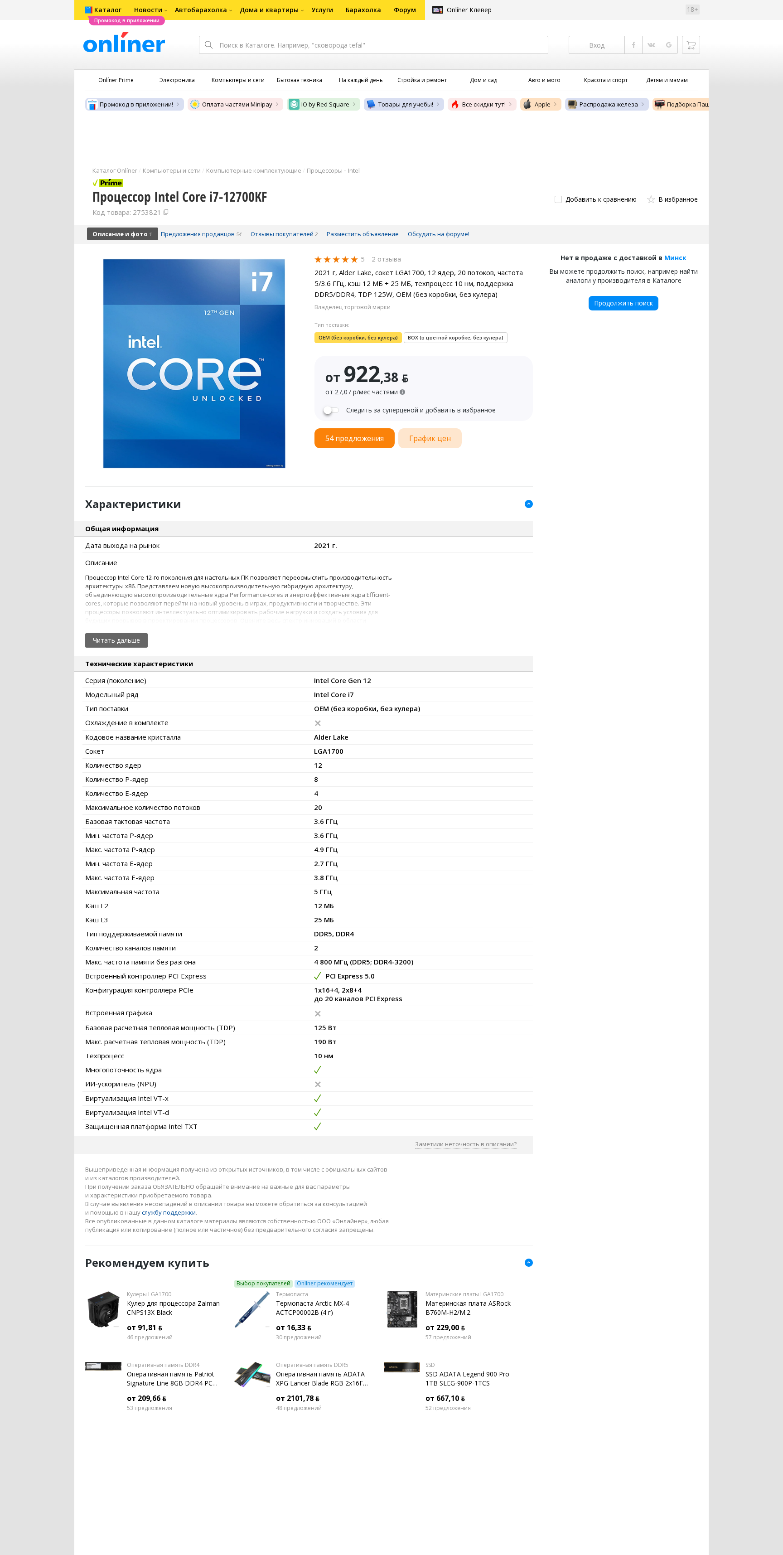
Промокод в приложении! (136, 104)
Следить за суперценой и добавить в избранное (421, 410)
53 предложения (149, 1408)
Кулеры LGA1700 (149, 1294)
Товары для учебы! (405, 104)
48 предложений (299, 1408)
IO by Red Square (325, 104)
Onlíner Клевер (469, 9)
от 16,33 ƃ (293, 1327)
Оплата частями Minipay (237, 104)
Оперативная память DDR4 (163, 1365)
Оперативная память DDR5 (312, 1365)
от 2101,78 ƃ (297, 1398)
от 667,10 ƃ (445, 1398)
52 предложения (448, 1408)
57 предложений (448, 1337)
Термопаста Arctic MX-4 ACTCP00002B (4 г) (312, 1308)
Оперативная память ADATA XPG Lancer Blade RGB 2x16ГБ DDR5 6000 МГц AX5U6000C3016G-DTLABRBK (321, 1379)
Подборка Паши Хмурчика (705, 104)
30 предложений (299, 1337)
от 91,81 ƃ (144, 1327)
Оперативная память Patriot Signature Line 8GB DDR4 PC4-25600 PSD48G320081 (172, 1379)
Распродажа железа (609, 104)
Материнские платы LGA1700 (464, 1294)
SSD (430, 1365)
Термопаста (292, 1294)
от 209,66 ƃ (146, 1398)
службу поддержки (169, 1212)
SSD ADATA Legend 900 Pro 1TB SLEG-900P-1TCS (467, 1378)
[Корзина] (691, 45)
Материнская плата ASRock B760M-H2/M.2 (468, 1308)
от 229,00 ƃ (445, 1327)
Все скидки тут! (484, 104)
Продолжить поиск (623, 303)
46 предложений (150, 1337)
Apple (543, 104)
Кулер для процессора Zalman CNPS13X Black (173, 1308)
